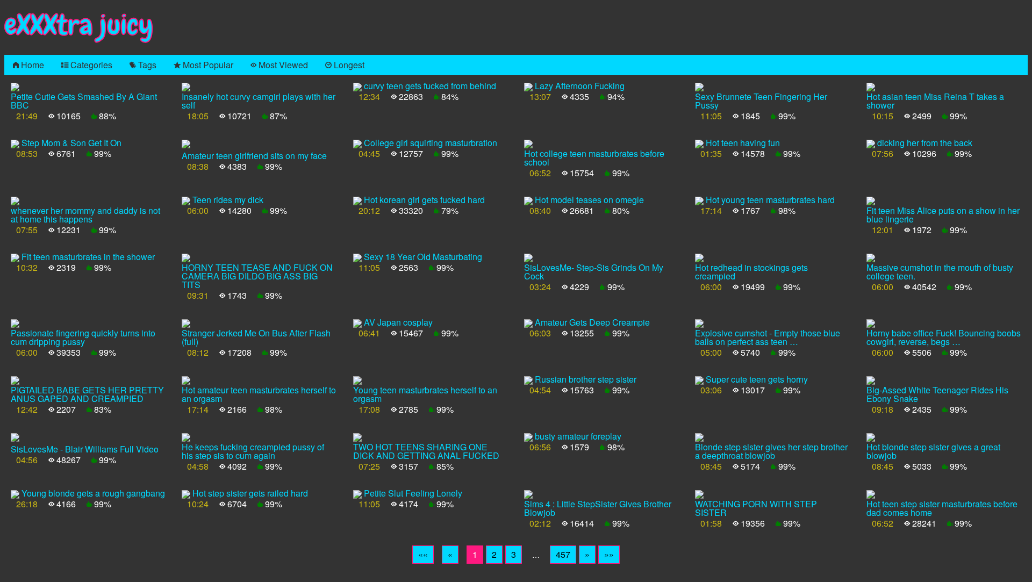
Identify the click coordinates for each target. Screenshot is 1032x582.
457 (563, 554)
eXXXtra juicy (78, 25)
